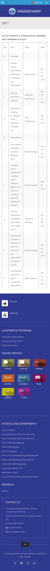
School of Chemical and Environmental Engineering (20, 477)
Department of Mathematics (12, 468)
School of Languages (9, 451)
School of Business (8, 430)
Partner (13, 301)
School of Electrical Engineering (13, 443)
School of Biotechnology (10, 447)
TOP (25, 544)
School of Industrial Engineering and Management (20, 455)
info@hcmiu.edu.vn (19, 532)
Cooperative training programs (13, 337)
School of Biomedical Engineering (14, 464)
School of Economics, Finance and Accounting (18, 434)
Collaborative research (10, 345)
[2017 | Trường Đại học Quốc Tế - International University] (25, 11)
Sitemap (14, 313)
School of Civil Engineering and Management (18, 460)
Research (5, 491)
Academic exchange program (12, 341)
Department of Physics (10, 472)
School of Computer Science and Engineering (18, 438)
